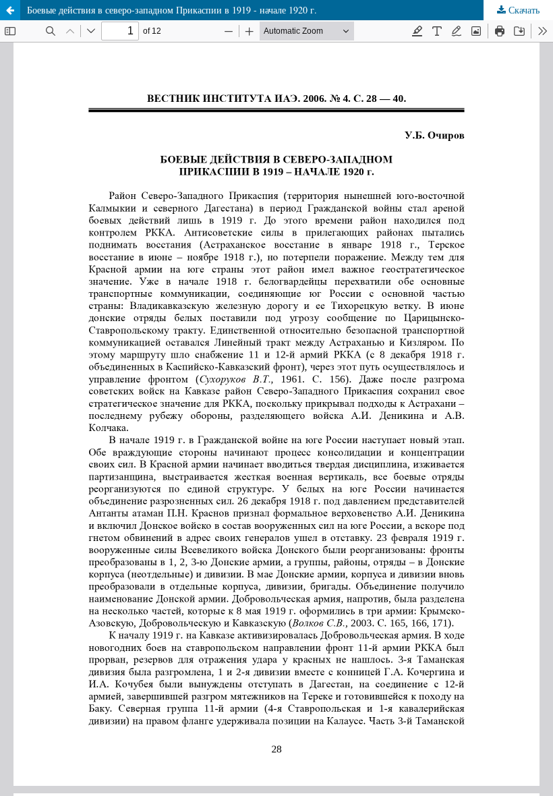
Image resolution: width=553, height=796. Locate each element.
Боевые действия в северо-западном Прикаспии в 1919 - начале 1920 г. (172, 9)
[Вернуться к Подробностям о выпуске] (10, 10)
